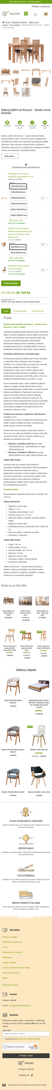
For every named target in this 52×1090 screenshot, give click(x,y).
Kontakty (13, 994)
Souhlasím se (22, 1039)
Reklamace (7, 957)
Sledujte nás (24, 1075)
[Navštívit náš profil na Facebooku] (32, 1075)
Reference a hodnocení (12, 942)
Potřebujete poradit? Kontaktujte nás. (26, 167)
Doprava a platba (9, 937)
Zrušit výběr (18, 220)
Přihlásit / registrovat (41, 6)
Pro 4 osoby (15, 25)
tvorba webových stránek (26, 1085)
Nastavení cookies (10, 985)
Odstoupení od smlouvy (12, 952)
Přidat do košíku (11, 283)
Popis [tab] (6, 311)
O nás (4, 947)
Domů (7, 22)
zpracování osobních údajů (28, 1039)
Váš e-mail (6, 1030)
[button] (26, 14)
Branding (11, 1085)
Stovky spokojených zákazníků (26, 821)
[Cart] (35, 14)
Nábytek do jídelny (19, 22)
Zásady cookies (9, 962)
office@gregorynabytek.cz (20, 1005)
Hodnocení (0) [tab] (38, 311)
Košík (4, 978)
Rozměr (11, 182)
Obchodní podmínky (11, 973)
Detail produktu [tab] (20, 311)
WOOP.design (42, 1085)
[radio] (18, 186)
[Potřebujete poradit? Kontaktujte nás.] (26, 164)
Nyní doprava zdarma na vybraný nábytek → (26, 2)
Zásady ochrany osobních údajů (16, 968)
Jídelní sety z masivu (21, 302)
